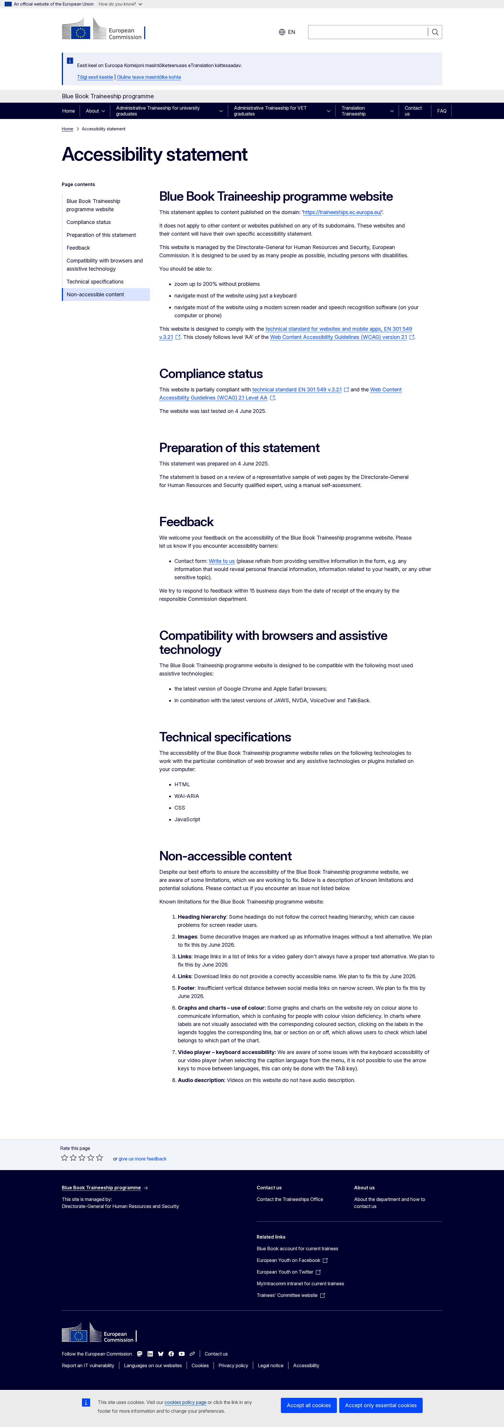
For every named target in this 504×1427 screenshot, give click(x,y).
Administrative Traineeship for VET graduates (270, 111)
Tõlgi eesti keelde (95, 77)
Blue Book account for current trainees (297, 1248)
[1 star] (64, 1157)
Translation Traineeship (354, 111)
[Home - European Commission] (109, 29)
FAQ (442, 111)
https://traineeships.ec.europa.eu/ (342, 212)
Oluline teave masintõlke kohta (149, 77)
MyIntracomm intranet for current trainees (300, 1283)
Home (68, 111)
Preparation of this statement (101, 235)
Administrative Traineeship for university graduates (158, 111)
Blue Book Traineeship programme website (93, 205)
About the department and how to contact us (389, 1202)
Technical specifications (95, 282)
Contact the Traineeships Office (290, 1199)
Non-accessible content (95, 294)
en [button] (291, 32)
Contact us (413, 111)
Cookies (200, 1365)
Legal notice (271, 1365)
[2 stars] (69, 1157)
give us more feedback (143, 1159)
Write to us (222, 561)
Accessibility (306, 1365)
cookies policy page (185, 1402)
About (92, 111)
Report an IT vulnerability (88, 1365)
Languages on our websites (153, 1365)
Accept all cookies (309, 1405)
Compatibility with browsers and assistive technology (104, 265)
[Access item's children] (105, 111)
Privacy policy (233, 1365)
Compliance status (88, 222)
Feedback (78, 248)
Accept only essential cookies (381, 1405)
